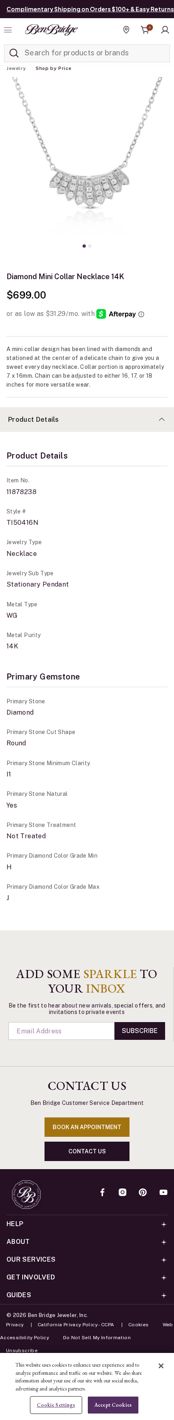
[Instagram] (123, 1193)
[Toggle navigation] (9, 30)
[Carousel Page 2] (89, 246)
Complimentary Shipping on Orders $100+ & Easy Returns (90, 9)
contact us (87, 1151)
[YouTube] (163, 1193)
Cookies (138, 1324)
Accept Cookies (113, 1404)
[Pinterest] (143, 1193)
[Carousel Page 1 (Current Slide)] (84, 246)
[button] (165, 30)
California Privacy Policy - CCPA (76, 1324)
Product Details (33, 419)
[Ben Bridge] (51, 30)
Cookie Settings (56, 1404)
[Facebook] (102, 1193)
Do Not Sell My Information (97, 1337)
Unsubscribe (22, 1350)
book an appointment (87, 1127)
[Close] (161, 1366)
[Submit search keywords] (14, 53)
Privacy (15, 1324)
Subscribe (140, 1031)
